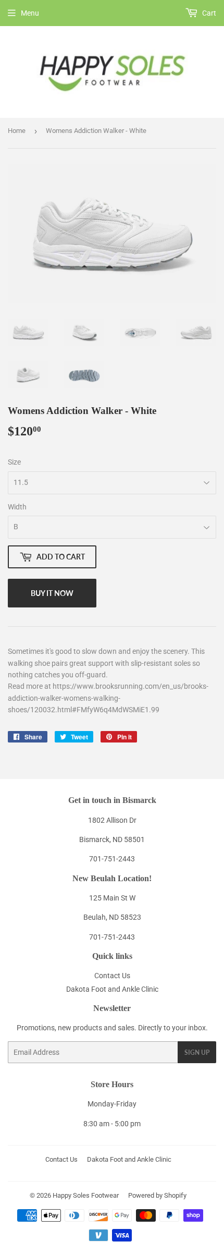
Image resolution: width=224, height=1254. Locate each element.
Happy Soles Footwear (86, 1195)
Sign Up (196, 1052)
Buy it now (52, 593)
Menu (30, 13)
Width (17, 507)
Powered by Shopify (157, 1195)
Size (14, 462)
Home (17, 131)
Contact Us (112, 975)
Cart (208, 13)
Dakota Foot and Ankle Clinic (112, 989)
